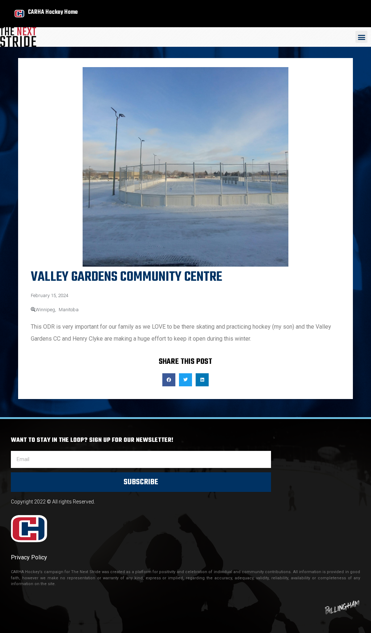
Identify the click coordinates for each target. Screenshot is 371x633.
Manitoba (69, 309)
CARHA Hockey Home (53, 12)
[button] (361, 37)
